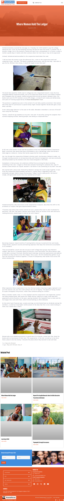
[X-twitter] (41, 483)
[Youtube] (48, 483)
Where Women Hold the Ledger (8, 395)
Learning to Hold (5, 439)
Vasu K (20, 345)
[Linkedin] (44, 483)
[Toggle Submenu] (29, 472)
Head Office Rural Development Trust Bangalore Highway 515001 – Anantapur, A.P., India (16, 492)
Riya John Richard (10, 343)
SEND (3, 462)
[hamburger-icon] (62, 3)
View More (3, 397)
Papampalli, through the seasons (41, 442)
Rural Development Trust (35, 99)
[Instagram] (37, 483)
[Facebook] (34, 483)
